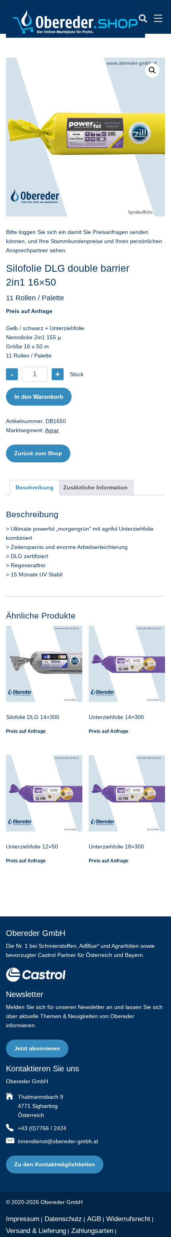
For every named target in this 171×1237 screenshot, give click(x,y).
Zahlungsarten (92, 1231)
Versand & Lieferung (36, 1231)
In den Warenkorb (38, 396)
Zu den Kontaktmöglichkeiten (54, 1164)
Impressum (22, 1219)
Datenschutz (63, 1219)
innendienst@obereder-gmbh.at (58, 1141)
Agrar (52, 430)
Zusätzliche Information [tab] (95, 487)
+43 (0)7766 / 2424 (42, 1128)
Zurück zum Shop (38, 453)
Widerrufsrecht (128, 1219)
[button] (152, 70)
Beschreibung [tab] (35, 487)
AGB (94, 1219)
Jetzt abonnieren (37, 1048)
